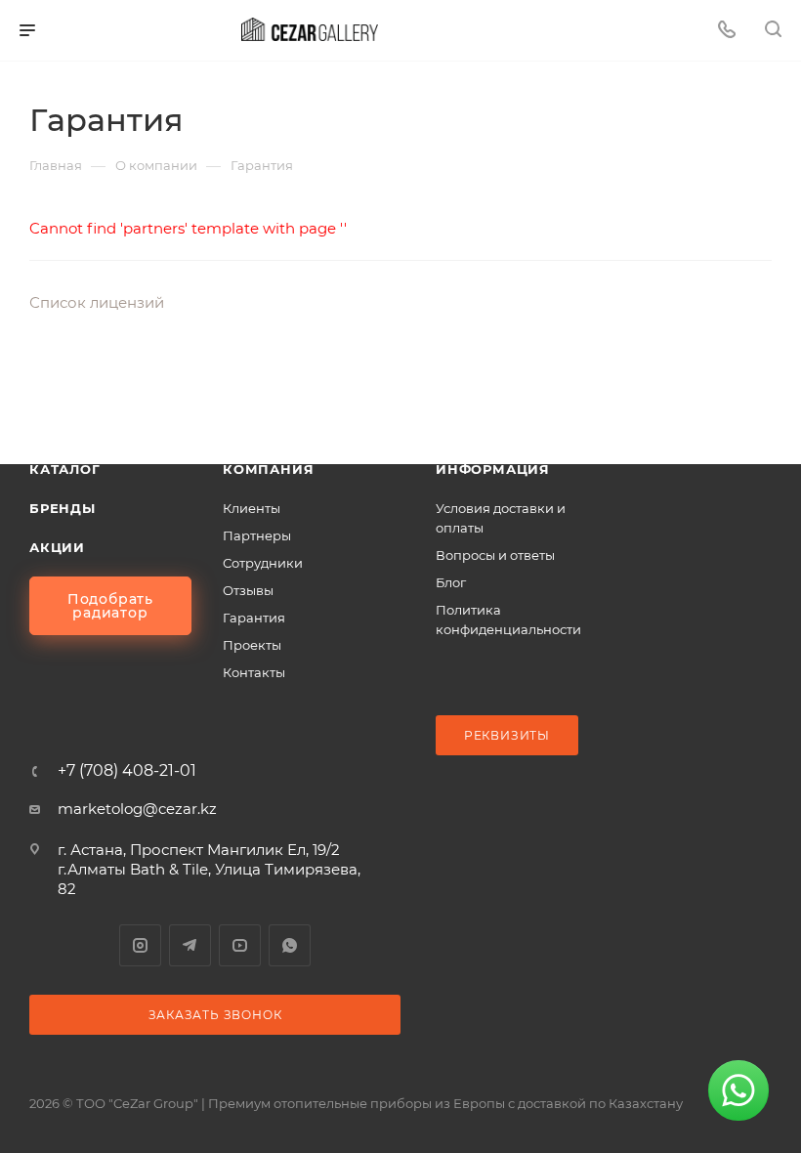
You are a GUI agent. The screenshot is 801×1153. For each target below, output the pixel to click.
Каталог (65, 469)
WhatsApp (290, 945)
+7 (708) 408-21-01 (127, 771)
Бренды (62, 508)
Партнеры (257, 535)
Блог (451, 582)
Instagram (140, 945)
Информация (493, 469)
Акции (57, 547)
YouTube (240, 945)
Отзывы (248, 590)
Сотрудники (263, 563)
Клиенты (251, 508)
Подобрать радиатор (110, 605)
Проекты (252, 645)
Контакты (254, 672)
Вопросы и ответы (495, 555)
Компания (268, 469)
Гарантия (254, 617)
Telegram (190, 945)
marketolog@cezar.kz (137, 808)
